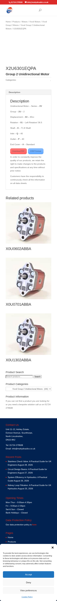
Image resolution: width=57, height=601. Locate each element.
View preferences (28, 590)
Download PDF (18, 151)
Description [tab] (14, 92)
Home (8, 22)
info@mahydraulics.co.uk (23, 448)
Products (16, 22)
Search (37, 377)
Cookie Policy (27, 597)
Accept (28, 574)
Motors (25, 22)
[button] (52, 547)
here (34, 524)
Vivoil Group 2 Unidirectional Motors (33, 80)
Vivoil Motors (34, 22)
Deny (28, 582)
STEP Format (35, 151)
